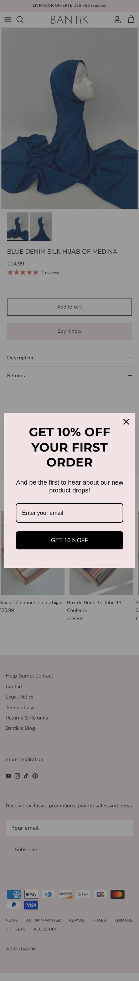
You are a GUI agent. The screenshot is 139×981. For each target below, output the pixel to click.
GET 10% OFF (69, 540)
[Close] (126, 421)
